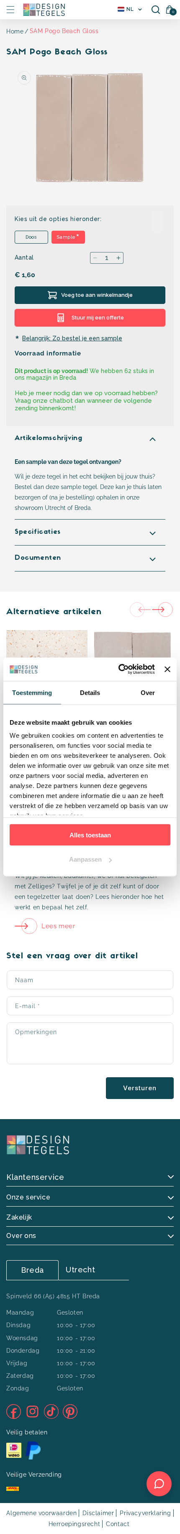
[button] (10, 9)
